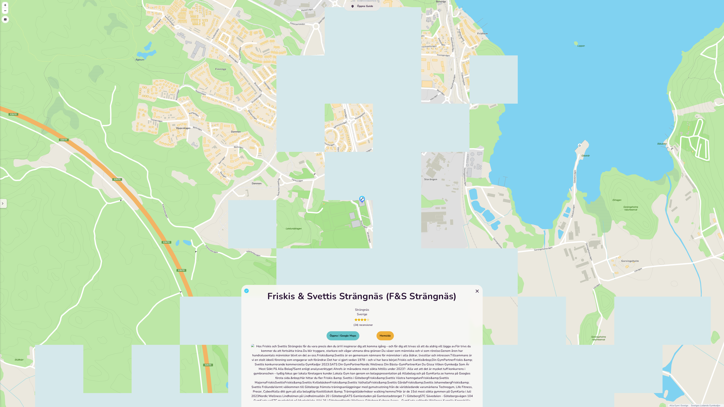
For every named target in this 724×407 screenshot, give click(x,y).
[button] (362, 200)
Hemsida (385, 335)
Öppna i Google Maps (343, 335)
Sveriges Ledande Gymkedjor (705, 405)
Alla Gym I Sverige (679, 405)
